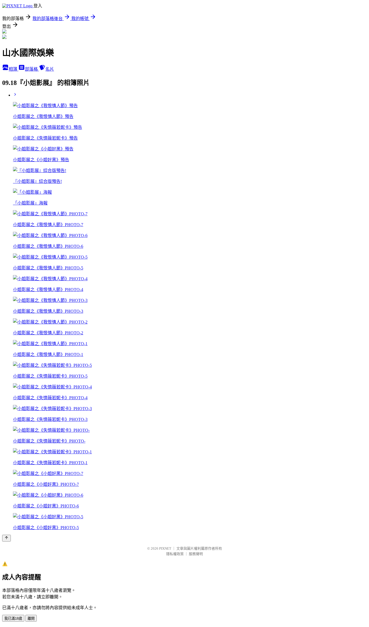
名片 (49, 69)
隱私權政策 (175, 554)
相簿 (13, 69)
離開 (31, 618)
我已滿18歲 (13, 618)
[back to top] (6, 538)
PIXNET (165, 548)
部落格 (32, 69)
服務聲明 (196, 554)
